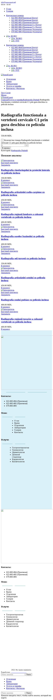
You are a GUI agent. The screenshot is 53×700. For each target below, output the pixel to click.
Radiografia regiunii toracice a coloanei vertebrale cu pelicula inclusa (21, 320)
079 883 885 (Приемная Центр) (24, 22)
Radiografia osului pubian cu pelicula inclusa (25, 299)
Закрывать (5, 165)
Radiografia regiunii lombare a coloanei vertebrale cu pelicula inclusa (22, 215)
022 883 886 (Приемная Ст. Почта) (26, 25)
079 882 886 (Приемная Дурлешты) (26, 32)
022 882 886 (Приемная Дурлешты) (26, 29)
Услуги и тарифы (15, 100)
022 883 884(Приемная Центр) (24, 18)
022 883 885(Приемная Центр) (24, 20)
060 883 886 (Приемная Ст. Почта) (26, 27)
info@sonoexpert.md (8, 2)
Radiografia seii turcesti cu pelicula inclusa (23, 258)
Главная (4, 100)
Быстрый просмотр (9, 163)
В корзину (6, 148)
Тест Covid (5, 93)
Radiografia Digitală (31, 100)
